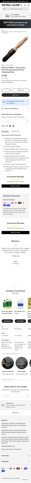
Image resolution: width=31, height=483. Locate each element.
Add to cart (21, 90)
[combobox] (15, 9)
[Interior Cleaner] (8, 363)
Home (3, 30)
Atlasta (3, 65)
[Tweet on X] (7, 126)
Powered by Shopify (15, 478)
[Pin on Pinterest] (13, 126)
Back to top (15, 412)
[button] (25, 5)
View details (7, 321)
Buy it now (15, 95)
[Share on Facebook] (10, 126)
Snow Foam (22, 371)
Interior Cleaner (8, 371)
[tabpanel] (15, 153)
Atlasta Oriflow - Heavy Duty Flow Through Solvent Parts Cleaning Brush (14, 32)
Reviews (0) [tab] (14, 131)
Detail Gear (7, 478)
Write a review (15, 186)
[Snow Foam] (21, 363)
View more (15, 293)
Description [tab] (5, 131)
